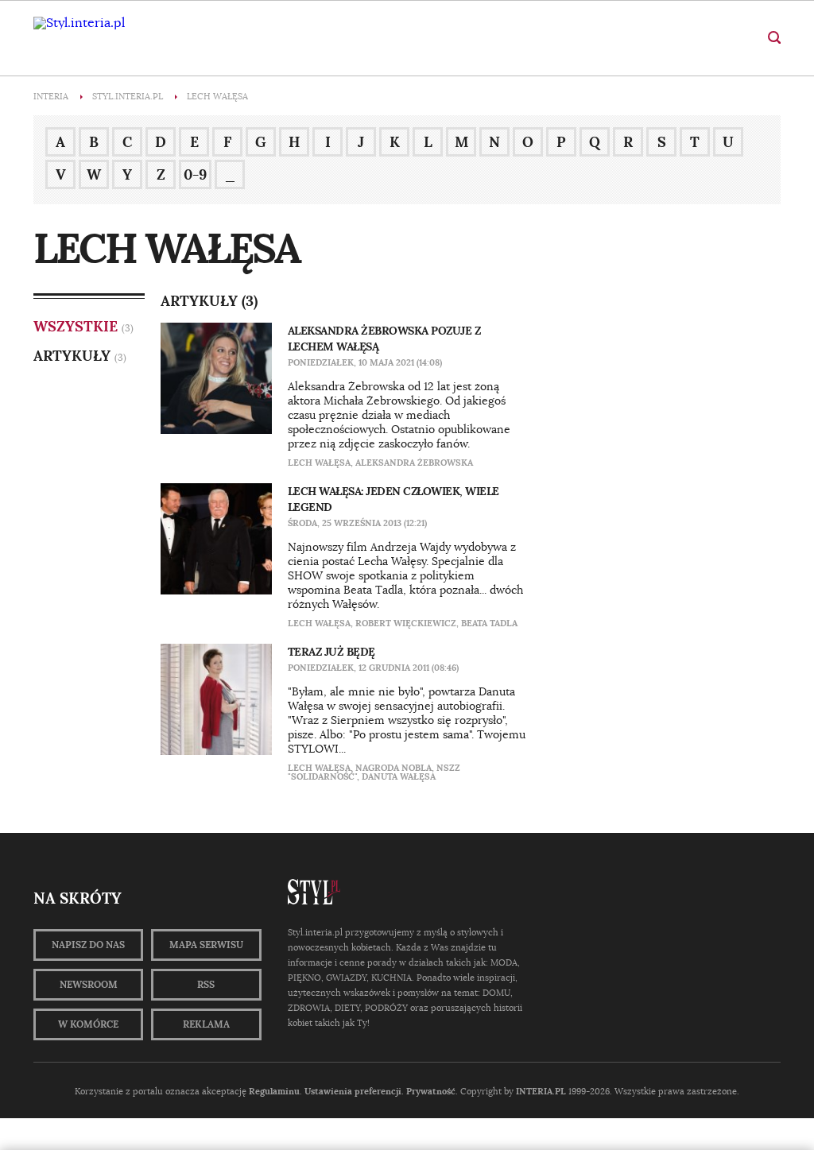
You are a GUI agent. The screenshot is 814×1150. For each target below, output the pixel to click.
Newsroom (89, 984)
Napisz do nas (88, 945)
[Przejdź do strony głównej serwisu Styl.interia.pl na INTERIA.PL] (79, 23)
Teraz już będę (331, 652)
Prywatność (430, 1091)
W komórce (88, 1024)
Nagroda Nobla (393, 767)
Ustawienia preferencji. (354, 1091)
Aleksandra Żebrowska (414, 462)
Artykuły (71, 356)
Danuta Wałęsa (399, 776)
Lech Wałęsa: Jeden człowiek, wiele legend (393, 499)
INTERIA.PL (541, 1091)
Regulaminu (274, 1091)
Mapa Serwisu (206, 945)
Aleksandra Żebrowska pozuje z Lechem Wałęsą (384, 338)
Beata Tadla (489, 623)
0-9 (195, 174)
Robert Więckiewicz (405, 623)
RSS (206, 984)
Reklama (206, 1024)
